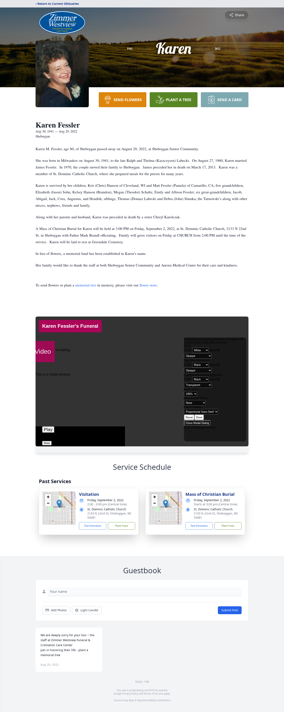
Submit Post (229, 610)
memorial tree (85, 284)
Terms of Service (153, 693)
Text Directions (92, 526)
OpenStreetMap (146, 700)
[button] (59, 504)
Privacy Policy (130, 693)
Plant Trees (121, 526)
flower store (148, 284)
